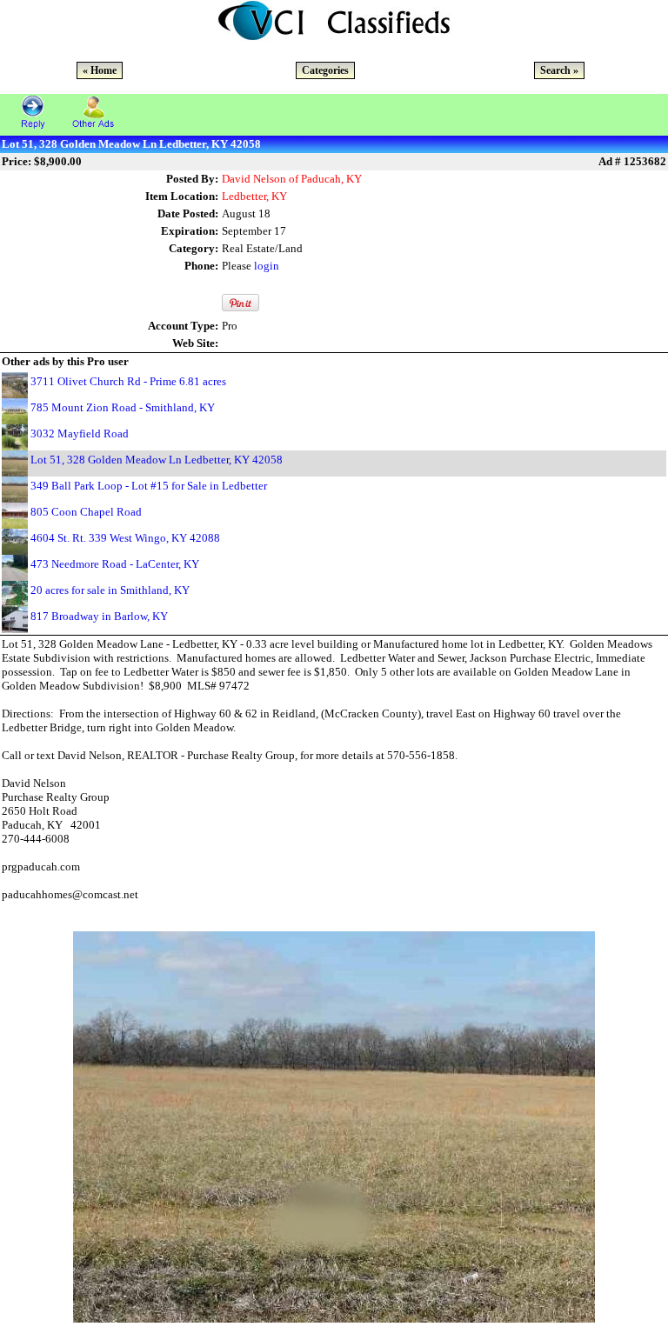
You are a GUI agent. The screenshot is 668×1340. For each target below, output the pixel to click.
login (266, 265)
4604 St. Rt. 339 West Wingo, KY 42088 (125, 537)
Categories (325, 70)
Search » (559, 70)
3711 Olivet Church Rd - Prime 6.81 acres (128, 381)
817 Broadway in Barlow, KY (99, 616)
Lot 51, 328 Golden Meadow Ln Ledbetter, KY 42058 (156, 459)
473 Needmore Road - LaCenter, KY (114, 563)
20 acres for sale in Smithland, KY (110, 590)
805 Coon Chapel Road (86, 511)
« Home (100, 70)
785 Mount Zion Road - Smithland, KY (122, 407)
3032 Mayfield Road (79, 433)
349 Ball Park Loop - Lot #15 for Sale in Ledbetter (148, 485)
